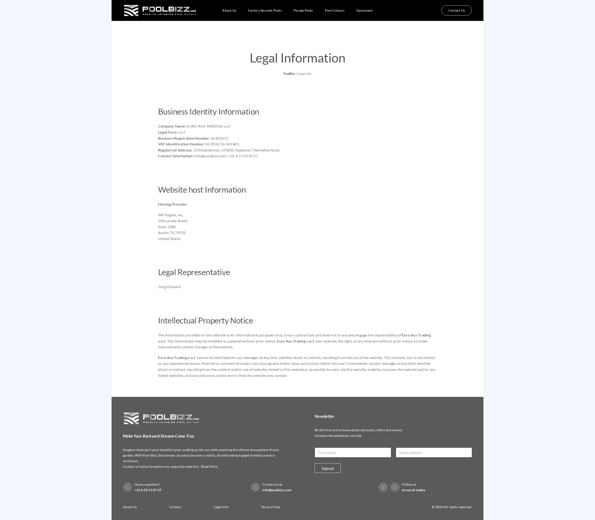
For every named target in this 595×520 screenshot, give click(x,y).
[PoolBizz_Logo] (161, 2)
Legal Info (221, 507)
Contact (175, 507)
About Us (130, 507)
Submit (328, 468)
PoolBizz (289, 74)
